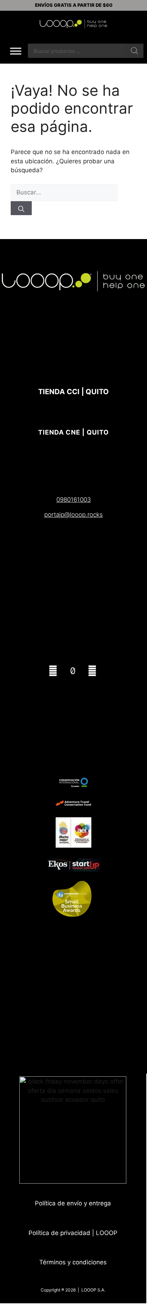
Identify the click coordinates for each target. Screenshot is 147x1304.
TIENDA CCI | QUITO (73, 391)
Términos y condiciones (73, 1262)
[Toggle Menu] (15, 51)
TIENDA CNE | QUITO (73, 432)
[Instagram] (53, 671)
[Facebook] (92, 671)
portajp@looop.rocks (73, 514)
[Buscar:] (64, 192)
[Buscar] (134, 51)
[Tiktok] (73, 671)
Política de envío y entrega (73, 1203)
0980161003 (73, 499)
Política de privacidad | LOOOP (73, 1232)
